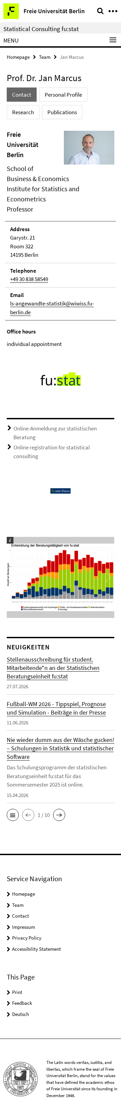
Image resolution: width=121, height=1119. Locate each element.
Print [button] (17, 992)
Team (44, 57)
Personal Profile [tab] (63, 94)
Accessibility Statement (36, 949)
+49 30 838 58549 (29, 279)
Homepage (18, 57)
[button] (13, 815)
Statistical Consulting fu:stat (41, 29)
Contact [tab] (21, 94)
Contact (20, 916)
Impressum (23, 927)
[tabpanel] (60, 239)
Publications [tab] (62, 112)
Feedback (22, 1003)
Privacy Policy (26, 938)
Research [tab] (23, 112)
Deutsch (20, 1014)
